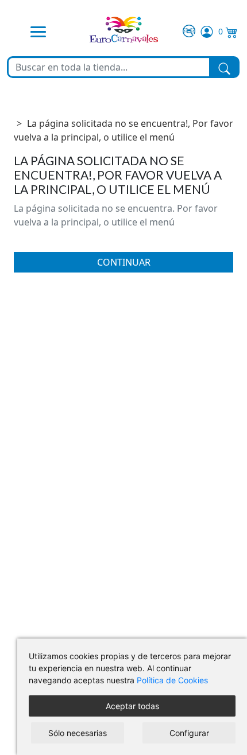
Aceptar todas (132, 706)
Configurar (189, 733)
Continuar (123, 262)
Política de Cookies (172, 680)
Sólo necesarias (77, 733)
